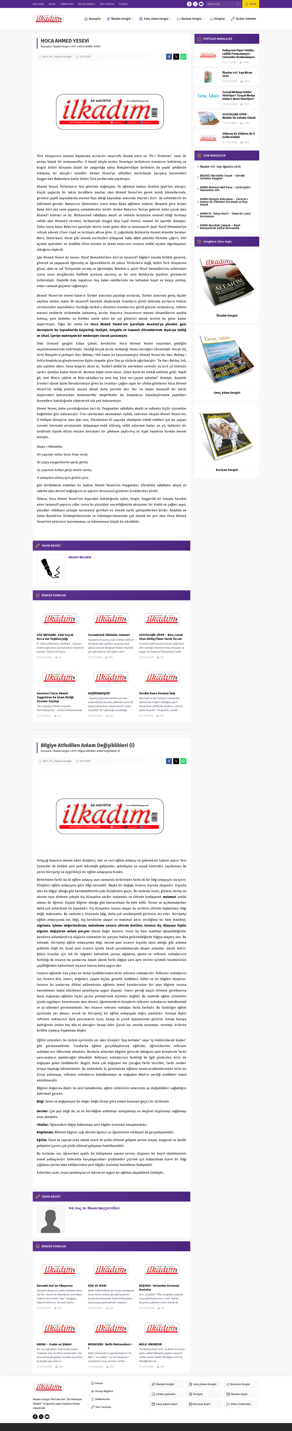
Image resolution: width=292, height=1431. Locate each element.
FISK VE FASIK (98, 1285)
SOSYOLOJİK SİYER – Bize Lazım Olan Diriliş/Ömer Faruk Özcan (161, 637)
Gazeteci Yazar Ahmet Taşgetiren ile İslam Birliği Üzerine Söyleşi (55, 697)
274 (51, 56)
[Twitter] (195, 4)
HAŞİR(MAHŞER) (99, 693)
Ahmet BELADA (80, 557)
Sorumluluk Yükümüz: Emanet (109, 635)
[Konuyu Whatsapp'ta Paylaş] (183, 57)
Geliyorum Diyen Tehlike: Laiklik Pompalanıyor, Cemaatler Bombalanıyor (238, 54)
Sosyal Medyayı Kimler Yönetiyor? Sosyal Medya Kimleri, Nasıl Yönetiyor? (238, 95)
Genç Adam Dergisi (227, 392)
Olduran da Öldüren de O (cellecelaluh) (238, 135)
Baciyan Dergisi (227, 470)
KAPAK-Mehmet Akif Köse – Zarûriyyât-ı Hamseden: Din (225, 189)
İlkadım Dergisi (61, 46)
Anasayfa (46, 46)
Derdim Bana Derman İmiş (157, 693)
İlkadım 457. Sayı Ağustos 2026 (220, 166)
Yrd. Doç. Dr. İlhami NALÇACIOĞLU (94, 1208)
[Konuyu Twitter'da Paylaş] (176, 57)
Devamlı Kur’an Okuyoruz (55, 1285)
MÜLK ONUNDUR (150, 1344)
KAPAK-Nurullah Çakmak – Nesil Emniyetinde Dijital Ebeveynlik (220, 227)
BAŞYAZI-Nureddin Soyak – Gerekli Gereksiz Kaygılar (222, 177)
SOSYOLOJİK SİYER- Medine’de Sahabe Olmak (239, 116)
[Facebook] (189, 4)
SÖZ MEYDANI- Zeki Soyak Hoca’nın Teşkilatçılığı (55, 637)
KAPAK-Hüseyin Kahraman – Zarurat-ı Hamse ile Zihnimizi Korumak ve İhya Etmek (224, 201)
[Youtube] (201, 4)
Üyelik (252, 3)
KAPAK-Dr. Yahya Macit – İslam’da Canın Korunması (225, 215)
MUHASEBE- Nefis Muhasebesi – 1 (110, 1346)
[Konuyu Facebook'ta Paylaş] (169, 57)
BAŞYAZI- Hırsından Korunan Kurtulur (159, 1287)
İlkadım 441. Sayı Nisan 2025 (237, 74)
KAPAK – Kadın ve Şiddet (54, 1344)
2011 (74, 46)
